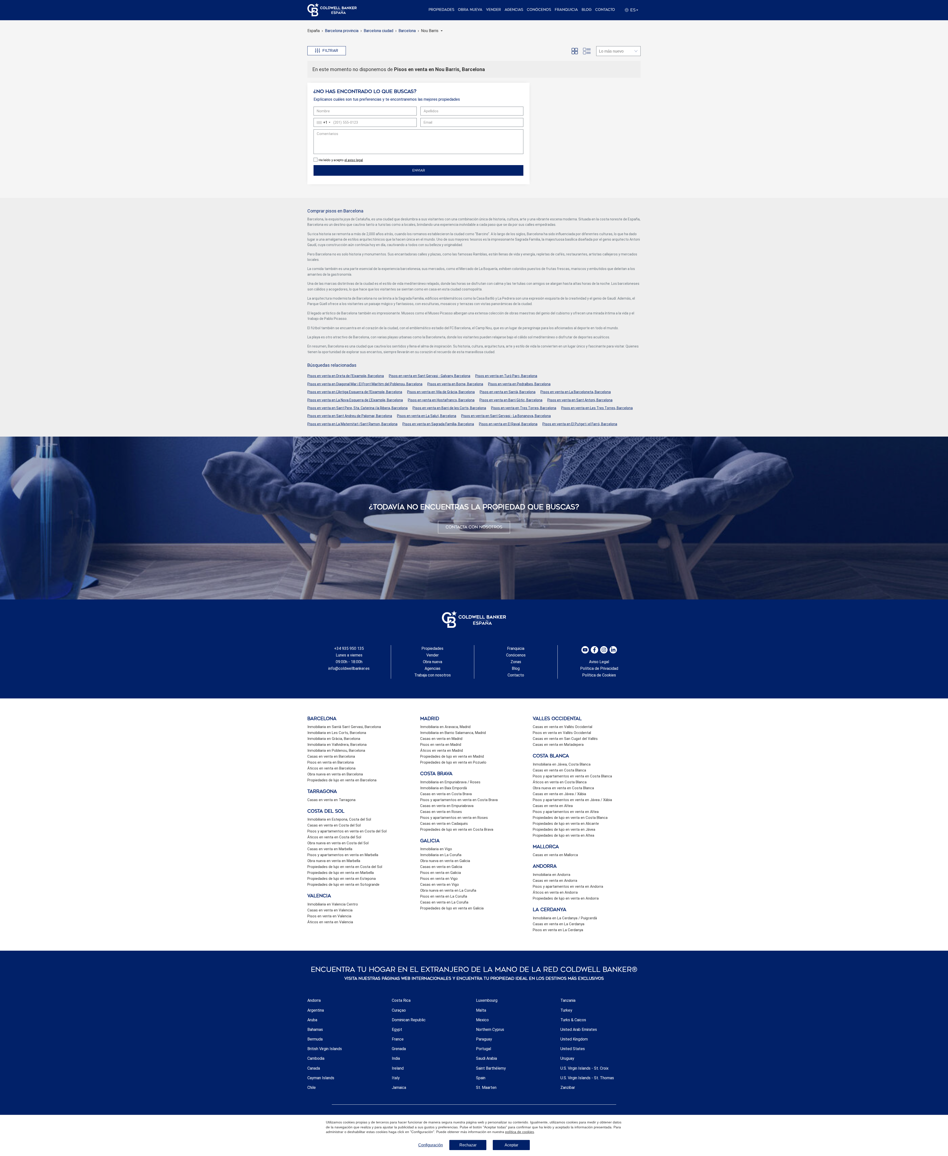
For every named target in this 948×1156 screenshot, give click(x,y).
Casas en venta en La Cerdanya (558, 924)
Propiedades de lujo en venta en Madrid (452, 756)
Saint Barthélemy (491, 1068)
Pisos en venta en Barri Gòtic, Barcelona (510, 400)
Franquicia (566, 10)
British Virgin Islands (324, 1048)
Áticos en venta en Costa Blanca (560, 782)
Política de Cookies (599, 675)
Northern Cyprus (490, 1029)
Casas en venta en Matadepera (558, 744)
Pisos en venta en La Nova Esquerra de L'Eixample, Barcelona (355, 400)
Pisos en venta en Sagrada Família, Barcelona (438, 424)
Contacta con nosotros (474, 527)
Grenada (399, 1048)
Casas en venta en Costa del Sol (334, 825)
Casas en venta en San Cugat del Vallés (565, 738)
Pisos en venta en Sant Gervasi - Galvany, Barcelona (429, 376)
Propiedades (441, 10)
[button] (432, 31)
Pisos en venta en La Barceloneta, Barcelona (575, 392)
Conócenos (539, 10)
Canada (313, 1068)
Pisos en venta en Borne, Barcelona (455, 384)
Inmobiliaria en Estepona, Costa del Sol (339, 819)
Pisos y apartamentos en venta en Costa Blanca (572, 776)
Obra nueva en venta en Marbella (333, 861)
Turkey (566, 1010)
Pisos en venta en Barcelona (330, 762)
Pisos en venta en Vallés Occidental (562, 733)
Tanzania (567, 1000)
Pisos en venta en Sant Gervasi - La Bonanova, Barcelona (506, 416)
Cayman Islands (320, 1078)
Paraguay (484, 1039)
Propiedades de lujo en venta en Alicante (566, 823)
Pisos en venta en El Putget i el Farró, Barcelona (579, 424)
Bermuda (315, 1039)
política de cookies (519, 1132)
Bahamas (315, 1029)
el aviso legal (353, 160)
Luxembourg (486, 1000)
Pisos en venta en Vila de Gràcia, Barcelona (441, 392)
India (396, 1058)
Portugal (483, 1048)
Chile (311, 1087)
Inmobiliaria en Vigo (436, 849)
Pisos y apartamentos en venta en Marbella (342, 855)
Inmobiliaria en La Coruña (440, 855)
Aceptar (511, 1145)
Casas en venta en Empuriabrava (447, 806)
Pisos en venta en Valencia (329, 916)
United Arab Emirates (578, 1029)
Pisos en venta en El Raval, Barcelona (508, 424)
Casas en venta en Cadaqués (444, 823)
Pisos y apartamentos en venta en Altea (566, 811)
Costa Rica (401, 1000)
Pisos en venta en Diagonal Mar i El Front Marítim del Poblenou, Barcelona (364, 384)
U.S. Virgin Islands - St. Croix (584, 1068)
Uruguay (567, 1058)
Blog (587, 10)
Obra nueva (470, 10)
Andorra (314, 1000)
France (398, 1039)
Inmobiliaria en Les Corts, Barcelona (336, 733)
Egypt (397, 1029)
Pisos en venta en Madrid (440, 744)
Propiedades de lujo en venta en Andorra (566, 898)
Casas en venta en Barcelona (331, 756)
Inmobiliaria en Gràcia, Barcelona (333, 738)
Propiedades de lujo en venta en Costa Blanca (570, 817)
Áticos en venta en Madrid (441, 750)
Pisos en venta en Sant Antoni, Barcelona (579, 400)
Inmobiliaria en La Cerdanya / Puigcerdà (565, 918)
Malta (481, 1010)
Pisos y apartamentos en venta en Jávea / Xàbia (572, 800)
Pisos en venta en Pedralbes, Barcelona (519, 384)
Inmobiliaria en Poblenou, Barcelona (336, 750)
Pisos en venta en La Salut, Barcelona (426, 416)
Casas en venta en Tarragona (331, 800)
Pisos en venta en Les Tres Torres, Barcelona (597, 408)
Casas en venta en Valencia (330, 910)
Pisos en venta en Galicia (440, 872)
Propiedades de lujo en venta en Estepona (341, 878)
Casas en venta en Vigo (439, 884)
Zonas (516, 661)
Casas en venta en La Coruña (444, 902)
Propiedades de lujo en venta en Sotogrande (343, 884)
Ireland (398, 1068)
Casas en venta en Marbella (329, 849)
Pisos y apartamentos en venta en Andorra (568, 886)
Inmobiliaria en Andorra (551, 874)
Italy (396, 1078)
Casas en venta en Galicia (441, 867)
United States (572, 1048)
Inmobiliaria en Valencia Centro (332, 904)
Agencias (514, 10)
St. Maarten (486, 1087)
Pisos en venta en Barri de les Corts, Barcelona (449, 408)
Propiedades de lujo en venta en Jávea (564, 829)
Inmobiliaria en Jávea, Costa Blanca (562, 764)
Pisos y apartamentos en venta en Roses (454, 817)
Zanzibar (567, 1087)
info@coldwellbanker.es (349, 668)
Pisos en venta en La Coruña (443, 896)
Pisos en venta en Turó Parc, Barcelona (506, 376)
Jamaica (399, 1087)
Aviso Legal (599, 661)
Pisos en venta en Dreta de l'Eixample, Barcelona (345, 376)
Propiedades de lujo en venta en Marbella (340, 872)
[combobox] (323, 122)
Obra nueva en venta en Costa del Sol (338, 843)
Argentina (315, 1010)
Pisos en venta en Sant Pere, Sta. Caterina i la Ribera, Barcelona (357, 408)
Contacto (605, 10)
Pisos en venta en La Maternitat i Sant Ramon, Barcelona (352, 424)
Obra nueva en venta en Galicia (445, 861)
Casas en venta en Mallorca (555, 855)
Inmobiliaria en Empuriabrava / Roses (450, 782)
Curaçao (399, 1010)
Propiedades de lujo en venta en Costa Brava (456, 829)
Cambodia (315, 1058)
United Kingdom (574, 1039)
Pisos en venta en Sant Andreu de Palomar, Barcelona (349, 416)
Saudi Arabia (486, 1058)
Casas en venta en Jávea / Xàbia (559, 794)
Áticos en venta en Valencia (330, 922)
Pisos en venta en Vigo (439, 878)
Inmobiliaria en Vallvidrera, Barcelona (337, 744)
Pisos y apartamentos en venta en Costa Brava (459, 800)
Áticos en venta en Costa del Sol (334, 837)
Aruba (312, 1020)
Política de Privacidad (599, 668)
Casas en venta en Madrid (441, 738)
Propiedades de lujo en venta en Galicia (452, 908)
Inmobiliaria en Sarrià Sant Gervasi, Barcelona (344, 727)
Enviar (418, 170)
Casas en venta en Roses (441, 811)
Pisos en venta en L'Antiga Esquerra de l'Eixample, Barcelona (354, 392)
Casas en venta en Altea (553, 806)
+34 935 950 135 (349, 648)
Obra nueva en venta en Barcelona (335, 774)
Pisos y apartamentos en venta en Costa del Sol (347, 831)
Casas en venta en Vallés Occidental (562, 727)
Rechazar (467, 1145)
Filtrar (330, 50)
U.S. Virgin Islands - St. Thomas (587, 1078)
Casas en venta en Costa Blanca (559, 770)
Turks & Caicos (573, 1020)
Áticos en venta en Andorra (555, 892)
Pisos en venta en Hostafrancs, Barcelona (441, 400)
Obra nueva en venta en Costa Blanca (563, 788)
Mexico (482, 1020)
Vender (493, 10)
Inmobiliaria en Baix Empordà (443, 788)
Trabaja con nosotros (432, 675)
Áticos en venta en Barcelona (331, 768)
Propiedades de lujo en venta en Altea (563, 835)
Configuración (430, 1145)
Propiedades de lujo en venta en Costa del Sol (344, 867)
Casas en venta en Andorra (555, 880)
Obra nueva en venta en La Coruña (448, 890)
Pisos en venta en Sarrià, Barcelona (507, 392)
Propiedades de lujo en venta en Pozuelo (453, 762)
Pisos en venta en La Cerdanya (558, 930)
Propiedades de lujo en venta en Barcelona (341, 780)
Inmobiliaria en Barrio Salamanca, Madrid (453, 733)
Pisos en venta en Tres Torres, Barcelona (523, 408)
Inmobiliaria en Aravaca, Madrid (445, 727)
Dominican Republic (409, 1020)
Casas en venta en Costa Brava (446, 794)
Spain (480, 1078)
